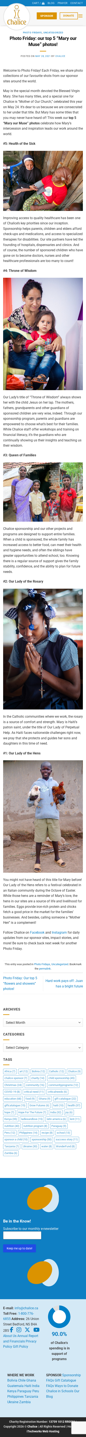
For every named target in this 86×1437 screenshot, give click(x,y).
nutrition (11, 1126)
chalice (60, 56)
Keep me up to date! (19, 1248)
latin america (56, 1119)
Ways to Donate (66, 1386)
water (46, 1146)
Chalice (74, 1071)
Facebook (37, 932)
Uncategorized (53, 32)
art (23, 1071)
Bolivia (38, 1071)
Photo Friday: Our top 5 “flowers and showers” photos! (20, 983)
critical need (34, 1091)
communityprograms (63, 1085)
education (13, 1098)
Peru (9, 1132)
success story (67, 1139)
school (63, 1132)
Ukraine (30, 1146)
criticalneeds (57, 1091)
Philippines (28, 1132)
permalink (45, 968)
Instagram (59, 932)
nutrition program (35, 1126)
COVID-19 (12, 1091)
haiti (58, 1105)
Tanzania (11, 1146)
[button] (80, 16)
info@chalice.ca (26, 1308)
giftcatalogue (14, 1105)
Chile (21, 1380)
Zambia (10, 1153)
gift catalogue (65, 1098)
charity (37, 1078)
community (35, 1085)
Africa (9, 1071)
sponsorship (42, 1139)
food (30, 1098)
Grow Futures (39, 1105)
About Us (9, 1336)
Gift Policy (20, 1347)
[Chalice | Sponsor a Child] (18, 17)
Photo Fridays (32, 32)
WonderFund (65, 1146)
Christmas (13, 1085)
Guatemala (15, 1386)
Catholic (56, 1071)
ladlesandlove (32, 1119)
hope (9, 1112)
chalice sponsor (15, 1078)
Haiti (27, 1386)
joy (69, 1112)
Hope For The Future (32, 1112)
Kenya (10, 1119)
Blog (51, 3)
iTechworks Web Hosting (43, 1431)
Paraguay (58, 1126)
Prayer (63, 3)
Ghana (45, 1098)
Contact (76, 3)
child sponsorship (61, 1078)
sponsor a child (16, 1139)
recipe (47, 1132)
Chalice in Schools (59, 1391)
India (55, 1112)
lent (75, 1119)
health (74, 1105)
